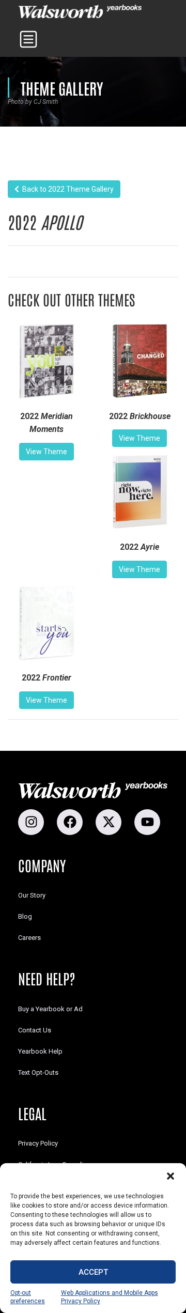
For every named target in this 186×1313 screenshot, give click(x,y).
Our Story (31, 895)
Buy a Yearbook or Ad (50, 1009)
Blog (25, 916)
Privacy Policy (38, 1143)
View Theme (46, 451)
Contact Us (34, 1030)
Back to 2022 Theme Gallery (66, 189)
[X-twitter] (108, 822)
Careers (29, 937)
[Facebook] (70, 822)
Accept (93, 1272)
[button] (170, 1176)
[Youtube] (147, 822)
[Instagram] (31, 822)
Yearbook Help (40, 1051)
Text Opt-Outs (38, 1072)
